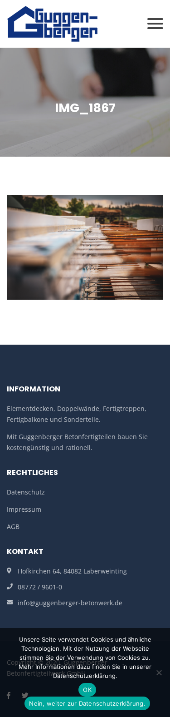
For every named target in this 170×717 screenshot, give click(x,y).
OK (87, 689)
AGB (13, 526)
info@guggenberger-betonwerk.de (70, 602)
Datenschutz (26, 492)
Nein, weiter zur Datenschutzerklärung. (87, 703)
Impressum (24, 509)
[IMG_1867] (85, 246)
